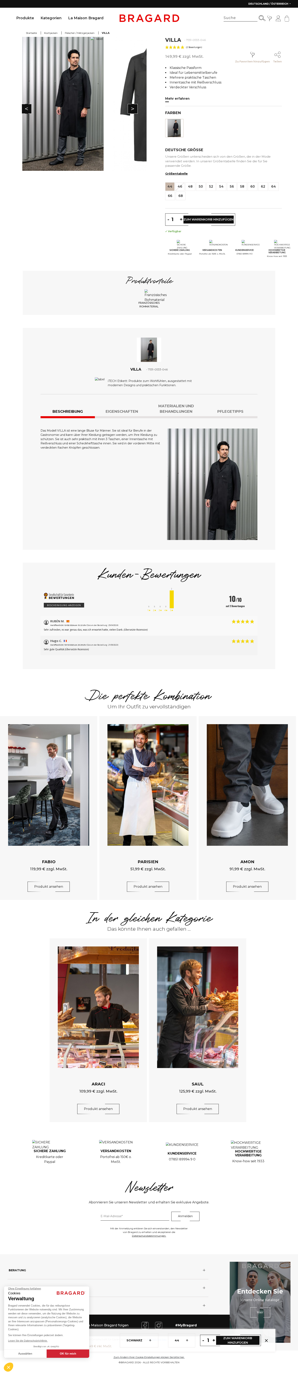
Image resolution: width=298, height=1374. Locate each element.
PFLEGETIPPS (230, 411)
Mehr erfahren (177, 99)
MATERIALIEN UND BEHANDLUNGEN (176, 409)
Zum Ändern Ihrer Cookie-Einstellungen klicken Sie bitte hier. (149, 1357)
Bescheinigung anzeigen (64, 605)
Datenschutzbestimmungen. (149, 1235)
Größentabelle (176, 173)
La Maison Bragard (86, 18)
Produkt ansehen (48, 887)
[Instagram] (158, 1325)
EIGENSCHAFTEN (122, 411)
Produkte (25, 18)
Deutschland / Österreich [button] (268, 3)
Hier (260, 1312)
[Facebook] (145, 1325)
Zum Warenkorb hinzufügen (237, 1340)
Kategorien (51, 18)
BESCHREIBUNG (68, 411)
